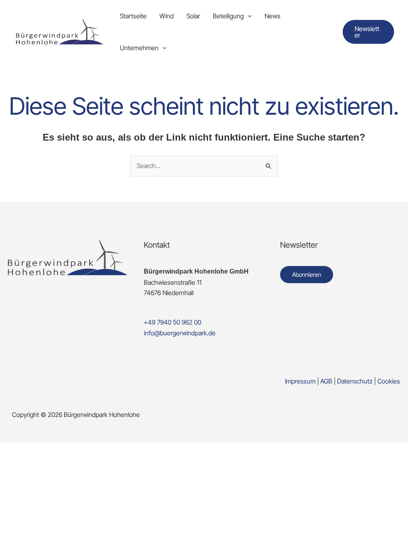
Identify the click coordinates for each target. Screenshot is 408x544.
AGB (326, 381)
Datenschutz (355, 381)
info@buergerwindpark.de (180, 333)
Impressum (300, 381)
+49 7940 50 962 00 (172, 322)
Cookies (388, 381)
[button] (248, 16)
